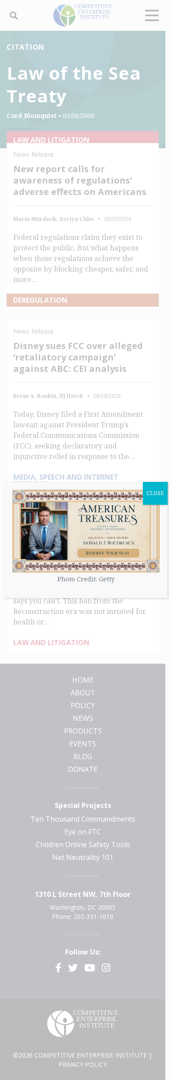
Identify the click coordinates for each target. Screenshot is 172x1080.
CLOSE (155, 493)
